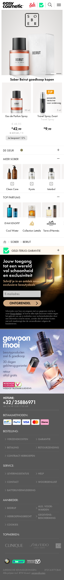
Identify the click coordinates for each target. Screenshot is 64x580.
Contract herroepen (21, 455)
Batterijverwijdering (21, 490)
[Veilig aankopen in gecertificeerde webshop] (34, 561)
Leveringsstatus (18, 473)
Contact (13, 482)
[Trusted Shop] (41, 5)
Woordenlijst (47, 482)
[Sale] (32, 5)
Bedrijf (11, 508)
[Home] (5, 242)
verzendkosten (38, 572)
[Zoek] (50, 5)
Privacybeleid (16, 313)
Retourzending (48, 447)
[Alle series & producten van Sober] (32, 19)
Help (41, 473)
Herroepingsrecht (19, 516)
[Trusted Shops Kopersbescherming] (7, 561)
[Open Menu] (14, 5)
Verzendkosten (17, 439)
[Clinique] (14, 545)
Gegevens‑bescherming (47, 516)
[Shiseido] (39, 546)
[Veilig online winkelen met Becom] (19, 561)
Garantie (44, 439)
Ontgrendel (20, 303)
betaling (13, 447)
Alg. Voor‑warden (45, 508)
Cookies (12, 524)
